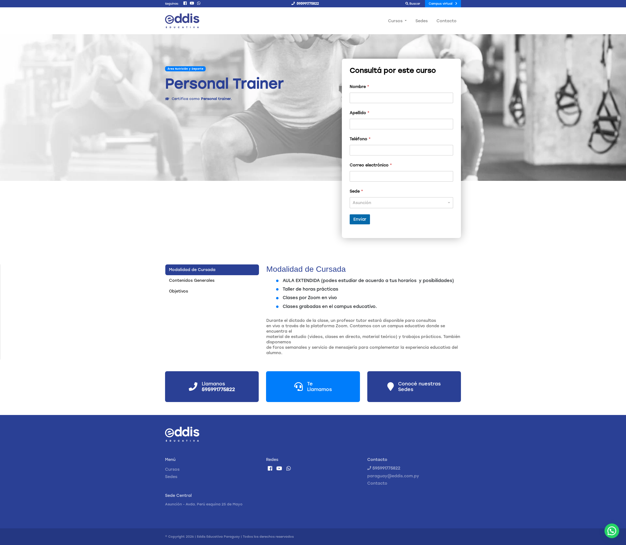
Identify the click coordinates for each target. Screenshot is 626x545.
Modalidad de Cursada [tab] (192, 269)
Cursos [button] (396, 21)
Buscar (414, 3)
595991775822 (385, 468)
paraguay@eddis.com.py (393, 476)
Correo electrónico (371, 165)
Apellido (359, 112)
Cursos (172, 469)
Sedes (421, 21)
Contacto (446, 21)
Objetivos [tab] (178, 291)
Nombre (359, 86)
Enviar (359, 219)
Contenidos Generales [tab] (191, 280)
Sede (356, 191)
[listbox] (401, 202)
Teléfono (360, 139)
